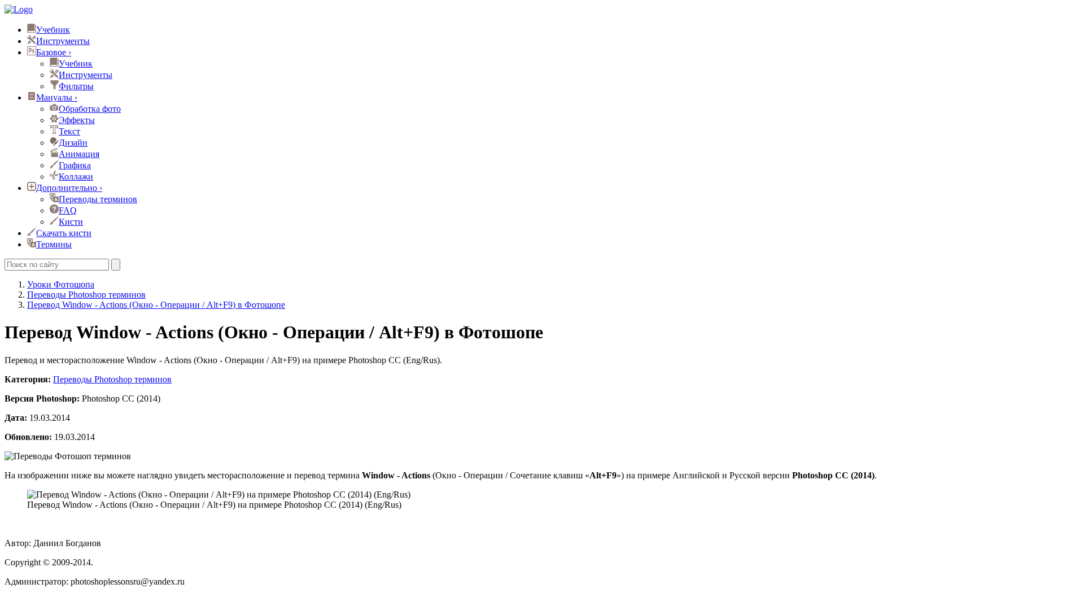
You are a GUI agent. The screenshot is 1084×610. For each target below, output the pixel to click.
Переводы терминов (98, 199)
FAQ (68, 210)
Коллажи (76, 176)
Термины (54, 244)
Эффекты (77, 120)
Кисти (71, 221)
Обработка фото (90, 109)
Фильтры (76, 86)
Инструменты (63, 41)
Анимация (79, 154)
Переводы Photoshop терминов (112, 379)
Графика (75, 165)
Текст (69, 131)
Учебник (53, 29)
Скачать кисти (63, 233)
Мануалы (56, 97)
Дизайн (73, 142)
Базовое (53, 52)
